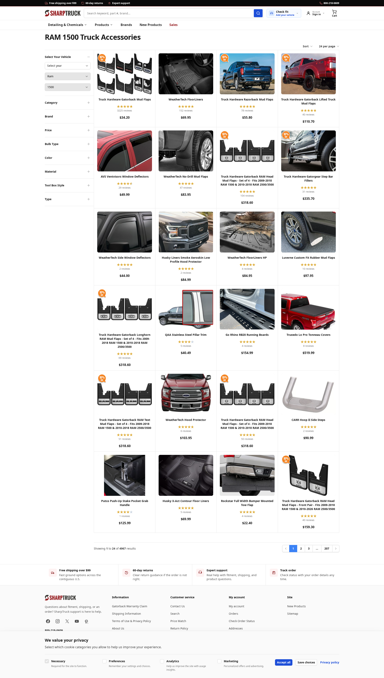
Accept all (283, 662)
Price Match (178, 621)
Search (175, 613)
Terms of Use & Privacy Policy (131, 621)
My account (236, 606)
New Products (151, 25)
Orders (233, 613)
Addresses (236, 628)
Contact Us (177, 606)
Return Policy (179, 628)
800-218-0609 (54, 630)
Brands (126, 25)
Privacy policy (329, 662)
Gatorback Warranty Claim (129, 606)
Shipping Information (126, 613)
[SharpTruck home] (63, 13)
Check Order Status (242, 621)
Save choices (306, 662)
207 (326, 548)
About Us (118, 628)
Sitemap (292, 613)
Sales (173, 25)
